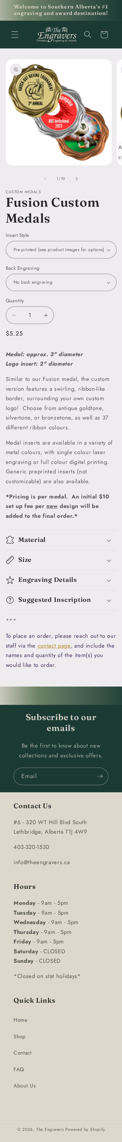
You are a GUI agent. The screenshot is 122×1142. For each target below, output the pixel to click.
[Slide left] (45, 178)
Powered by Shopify (85, 1129)
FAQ (19, 1069)
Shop (20, 1036)
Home (21, 1020)
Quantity (15, 300)
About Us (25, 1085)
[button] (15, 34)
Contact (23, 1053)
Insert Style (17, 235)
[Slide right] (76, 178)
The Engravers (50, 1129)
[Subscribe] (100, 776)
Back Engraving (23, 268)
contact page (54, 645)
